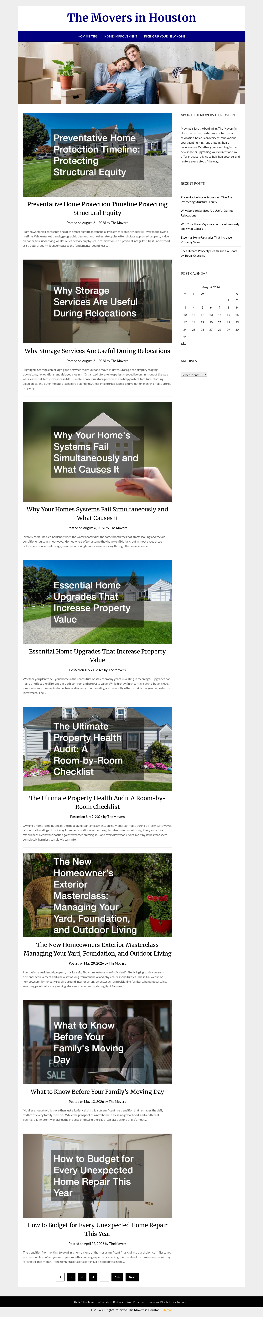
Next (132, 1277)
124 (117, 1277)
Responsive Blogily (157, 1302)
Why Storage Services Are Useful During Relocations (97, 351)
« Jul (183, 343)
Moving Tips (88, 36)
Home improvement (120, 36)
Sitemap (167, 1310)
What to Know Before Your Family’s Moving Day (97, 1091)
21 (219, 322)
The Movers (119, 223)
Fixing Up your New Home (165, 36)
